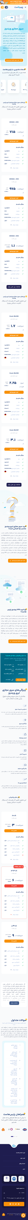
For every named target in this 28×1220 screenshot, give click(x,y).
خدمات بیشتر (22, 1164)
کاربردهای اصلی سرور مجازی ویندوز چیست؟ (13, 1054)
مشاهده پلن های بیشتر (14, 287)
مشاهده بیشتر (14, 1003)
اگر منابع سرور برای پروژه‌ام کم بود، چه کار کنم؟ (14, 1081)
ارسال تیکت (19, 680)
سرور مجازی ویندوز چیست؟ (14, 1046)
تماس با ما (14, 831)
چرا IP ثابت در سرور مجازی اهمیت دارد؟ (13, 1101)
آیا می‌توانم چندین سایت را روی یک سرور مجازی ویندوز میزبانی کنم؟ (13, 1092)
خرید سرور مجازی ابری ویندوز (18, 560)
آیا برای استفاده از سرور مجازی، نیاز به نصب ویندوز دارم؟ (13, 1072)
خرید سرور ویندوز (14, 141)
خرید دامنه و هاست (20, 1153)
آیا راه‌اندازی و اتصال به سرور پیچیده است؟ (13, 1063)
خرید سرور (22, 1158)
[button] (12, 1136)
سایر (24, 1169)
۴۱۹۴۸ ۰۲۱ (8, 680)
